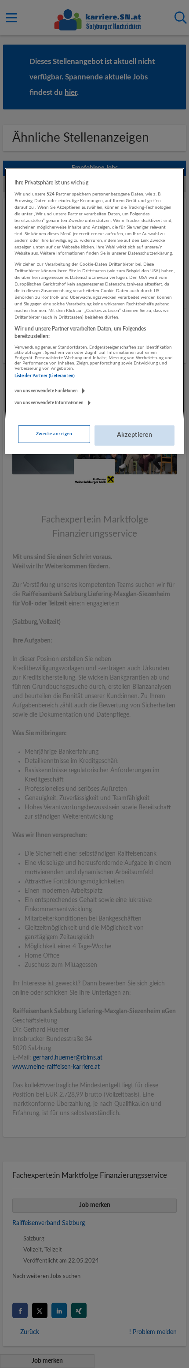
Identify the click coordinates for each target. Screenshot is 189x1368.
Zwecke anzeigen (54, 434)
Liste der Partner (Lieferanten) (45, 376)
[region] (95, 311)
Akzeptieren (135, 435)
